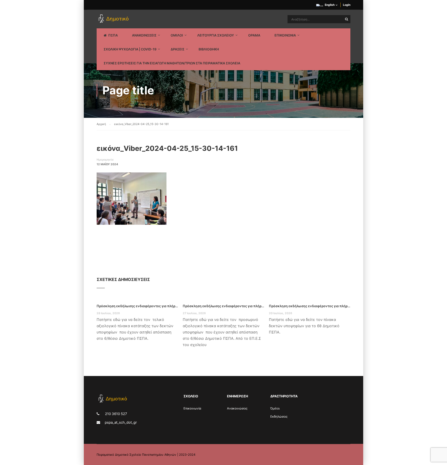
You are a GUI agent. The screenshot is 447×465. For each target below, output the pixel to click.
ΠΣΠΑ (113, 35)
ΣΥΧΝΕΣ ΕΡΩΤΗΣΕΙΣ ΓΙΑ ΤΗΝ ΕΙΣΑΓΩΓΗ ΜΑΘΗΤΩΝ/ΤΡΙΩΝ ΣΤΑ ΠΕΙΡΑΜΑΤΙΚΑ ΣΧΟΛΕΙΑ (172, 63)
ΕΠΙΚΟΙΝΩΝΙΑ (285, 35)
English (330, 5)
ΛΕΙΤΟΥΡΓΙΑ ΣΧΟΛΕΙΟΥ (215, 35)
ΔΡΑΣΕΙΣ (177, 49)
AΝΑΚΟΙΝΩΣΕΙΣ (144, 35)
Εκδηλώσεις (279, 416)
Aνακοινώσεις (237, 408)
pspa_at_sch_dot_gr (121, 422)
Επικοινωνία (192, 408)
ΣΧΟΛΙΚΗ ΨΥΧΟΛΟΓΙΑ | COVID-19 (130, 49)
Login (346, 5)
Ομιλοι (177, 35)
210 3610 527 (115, 414)
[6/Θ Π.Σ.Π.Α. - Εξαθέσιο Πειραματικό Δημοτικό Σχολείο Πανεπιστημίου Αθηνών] (114, 19)
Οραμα (254, 35)
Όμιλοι (275, 408)
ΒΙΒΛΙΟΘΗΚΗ (209, 49)
